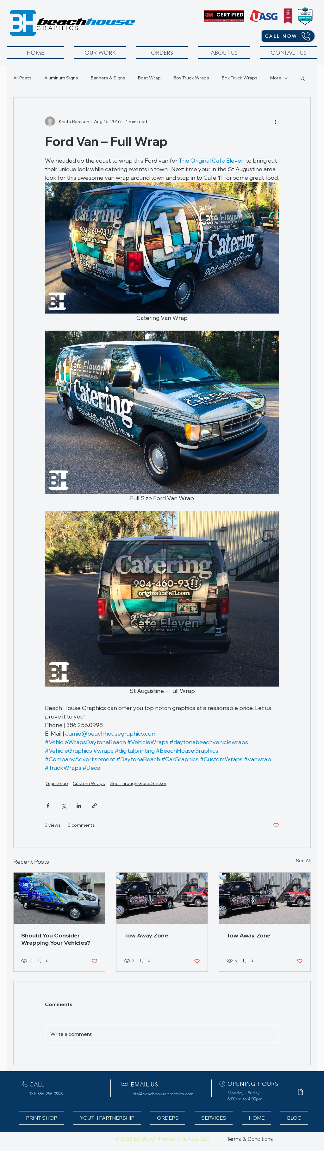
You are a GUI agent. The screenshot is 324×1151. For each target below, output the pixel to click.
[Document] (300, 1092)
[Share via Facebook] (48, 806)
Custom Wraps (89, 783)
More (275, 78)
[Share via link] (94, 806)
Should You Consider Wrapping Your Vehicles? (55, 939)
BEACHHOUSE (58, 17)
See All (303, 860)
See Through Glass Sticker (138, 783)
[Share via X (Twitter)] (63, 806)
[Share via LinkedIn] (79, 806)
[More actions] (275, 121)
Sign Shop (57, 783)
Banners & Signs (108, 78)
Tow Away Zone (146, 935)
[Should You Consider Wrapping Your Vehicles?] (59, 898)
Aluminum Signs (61, 78)
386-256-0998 (50, 1094)
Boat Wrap (149, 78)
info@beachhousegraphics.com (163, 1094)
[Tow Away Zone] (162, 898)
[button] (100, 52)
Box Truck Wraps (191, 78)
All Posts (22, 78)
